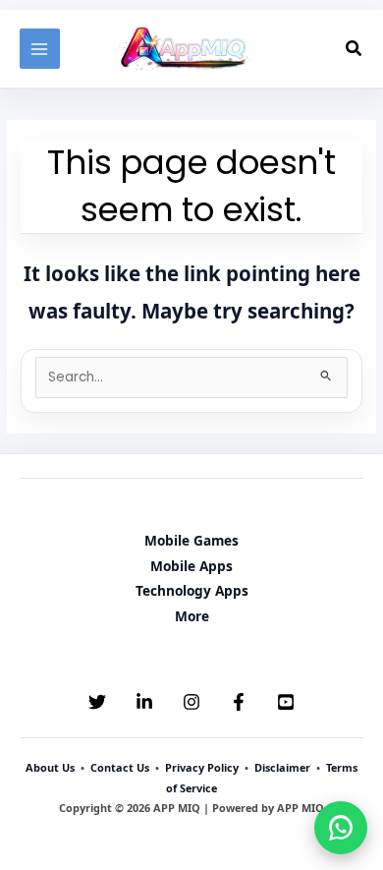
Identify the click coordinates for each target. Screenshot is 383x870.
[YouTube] (286, 702)
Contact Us (119, 767)
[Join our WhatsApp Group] (340, 827)
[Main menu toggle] (40, 49)
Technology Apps (192, 590)
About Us (50, 767)
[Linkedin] (144, 702)
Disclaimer (282, 767)
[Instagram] (191, 702)
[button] (354, 49)
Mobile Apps (191, 565)
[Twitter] (97, 702)
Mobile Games (191, 540)
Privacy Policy (202, 767)
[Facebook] (238, 702)
